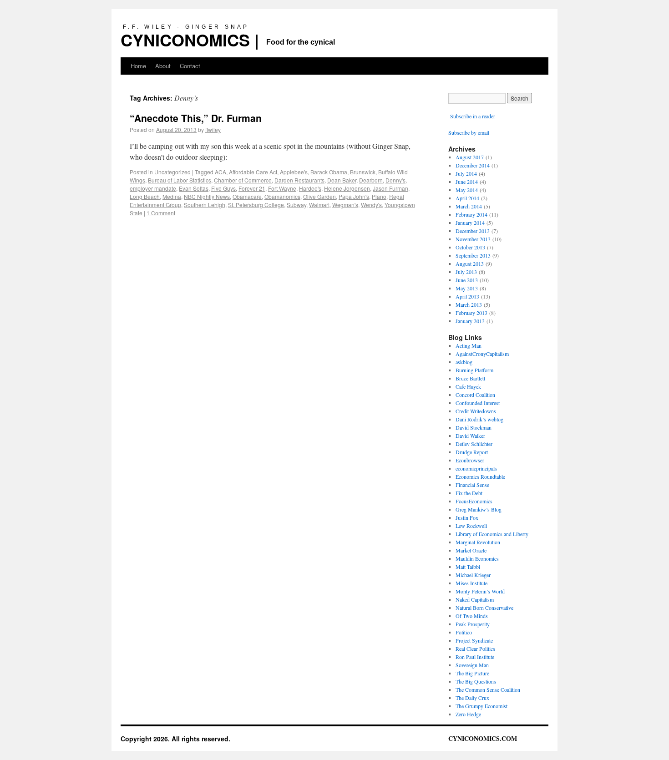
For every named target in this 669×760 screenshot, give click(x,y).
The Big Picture (472, 673)
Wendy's (371, 204)
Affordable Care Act (253, 172)
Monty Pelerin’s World (480, 591)
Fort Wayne (282, 188)
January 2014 (470, 222)
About (163, 65)
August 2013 (470, 263)
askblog (464, 361)
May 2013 (467, 288)
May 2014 (467, 189)
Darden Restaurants (299, 180)
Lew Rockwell (471, 525)
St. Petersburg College (256, 204)
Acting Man (468, 345)
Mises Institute (471, 583)
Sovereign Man (472, 665)
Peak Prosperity (473, 624)
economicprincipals (476, 468)
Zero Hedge (468, 714)
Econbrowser (470, 460)
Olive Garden (319, 196)
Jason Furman (390, 188)
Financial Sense (472, 484)
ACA (220, 172)
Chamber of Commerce (243, 180)
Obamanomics (282, 196)
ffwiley (213, 129)
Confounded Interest (478, 402)
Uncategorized (172, 172)
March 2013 (469, 304)
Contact (190, 65)
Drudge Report (472, 452)
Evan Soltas (193, 188)
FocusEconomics (474, 501)
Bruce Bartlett (470, 378)
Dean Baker (341, 180)
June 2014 (467, 181)
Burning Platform (474, 370)
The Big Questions (476, 681)
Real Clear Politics (475, 648)
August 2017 (470, 157)
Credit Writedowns (476, 411)
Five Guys (223, 188)
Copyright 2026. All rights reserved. (175, 738)
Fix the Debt (469, 493)
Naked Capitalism (475, 599)
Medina (171, 196)
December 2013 (473, 230)
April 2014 (467, 198)
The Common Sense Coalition (488, 689)
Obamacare (247, 196)
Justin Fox (467, 517)
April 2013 (467, 296)
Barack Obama (328, 172)
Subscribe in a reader (472, 116)
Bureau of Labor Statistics (179, 180)
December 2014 (473, 165)
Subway (296, 204)
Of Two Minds (472, 615)
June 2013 (467, 280)
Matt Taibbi (468, 566)
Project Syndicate (474, 640)
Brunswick (362, 172)
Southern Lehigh (204, 204)
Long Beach (145, 196)
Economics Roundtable (480, 476)
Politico (464, 632)
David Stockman (474, 427)
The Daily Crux (472, 697)
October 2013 (470, 247)
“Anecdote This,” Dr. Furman (196, 118)
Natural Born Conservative (484, 607)
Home (138, 65)
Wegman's (345, 204)
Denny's (395, 180)
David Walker (470, 435)
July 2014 (466, 173)
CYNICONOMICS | (190, 39)
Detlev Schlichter (474, 443)
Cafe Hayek (468, 386)
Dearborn (371, 180)
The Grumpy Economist (481, 705)
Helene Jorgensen (347, 188)
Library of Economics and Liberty (492, 533)
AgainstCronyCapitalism (482, 353)
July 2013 (466, 271)
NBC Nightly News (207, 196)
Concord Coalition (475, 394)
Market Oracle (471, 550)
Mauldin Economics (477, 558)
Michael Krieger (473, 574)
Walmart (319, 204)
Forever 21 (251, 188)
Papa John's (354, 196)
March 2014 (469, 206)
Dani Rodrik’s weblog (479, 419)
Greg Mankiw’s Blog (479, 509)
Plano (379, 196)
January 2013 (470, 320)
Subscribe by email (468, 132)
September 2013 (473, 255)
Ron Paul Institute (475, 656)
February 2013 (471, 312)
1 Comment (161, 213)
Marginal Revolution (478, 542)
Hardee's (310, 188)
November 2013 (473, 239)
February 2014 (471, 214)
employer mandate (153, 188)
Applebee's (294, 172)
